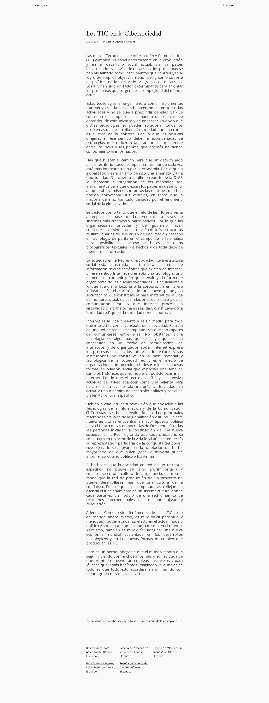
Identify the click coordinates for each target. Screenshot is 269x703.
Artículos (130, 41)
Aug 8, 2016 (92, 41)
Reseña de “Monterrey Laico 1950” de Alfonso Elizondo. (100, 667)
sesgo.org (42, 5)
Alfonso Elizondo (114, 41)
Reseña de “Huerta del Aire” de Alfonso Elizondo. (134, 667)
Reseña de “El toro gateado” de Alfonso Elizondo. (99, 652)
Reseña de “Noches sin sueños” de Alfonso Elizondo (167, 652)
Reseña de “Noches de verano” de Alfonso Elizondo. (134, 652)
